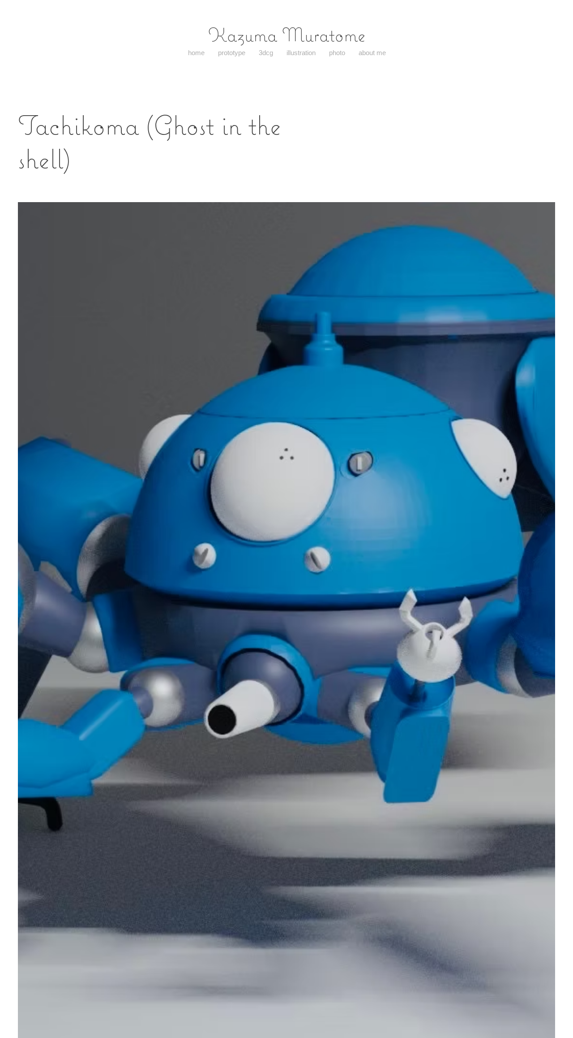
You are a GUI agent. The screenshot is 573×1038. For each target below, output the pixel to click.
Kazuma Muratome (286, 34)
